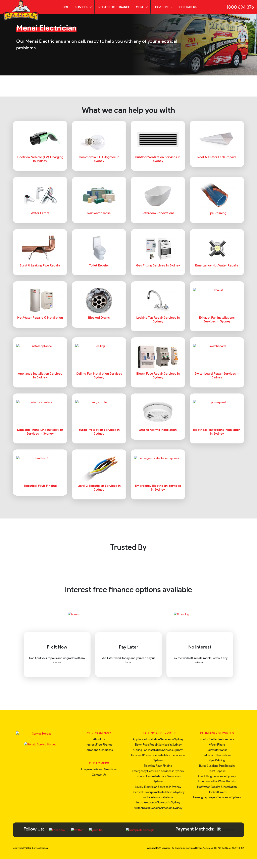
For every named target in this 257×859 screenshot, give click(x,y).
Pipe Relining (217, 760)
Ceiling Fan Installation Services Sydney (158, 750)
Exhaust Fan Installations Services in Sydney (158, 778)
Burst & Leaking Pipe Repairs (217, 766)
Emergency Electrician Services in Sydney (158, 771)
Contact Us (188, 7)
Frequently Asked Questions (99, 769)
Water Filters (217, 744)
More (140, 7)
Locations (162, 7)
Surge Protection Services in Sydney (158, 802)
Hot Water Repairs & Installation (217, 787)
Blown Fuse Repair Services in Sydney (158, 744)
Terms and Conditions (99, 750)
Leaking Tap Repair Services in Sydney (217, 797)
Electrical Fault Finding (158, 766)
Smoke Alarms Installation (158, 797)
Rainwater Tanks (217, 750)
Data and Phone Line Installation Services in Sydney (158, 757)
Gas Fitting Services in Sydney (217, 776)
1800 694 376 (240, 7)
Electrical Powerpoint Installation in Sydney (158, 792)
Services (81, 7)
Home (64, 7)
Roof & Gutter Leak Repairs (217, 739)
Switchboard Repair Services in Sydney (158, 808)
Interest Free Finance (114, 7)
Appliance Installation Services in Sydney (158, 739)
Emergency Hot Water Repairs (217, 781)
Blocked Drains (216, 792)
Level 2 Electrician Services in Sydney (158, 787)
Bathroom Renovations (217, 755)
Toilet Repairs (216, 771)
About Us (99, 739)
